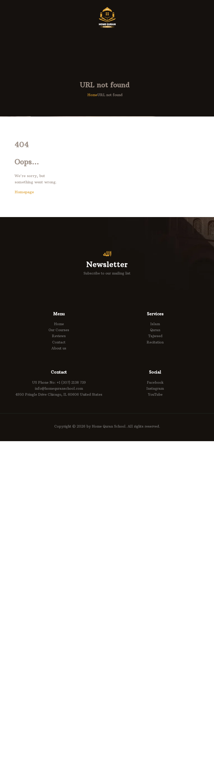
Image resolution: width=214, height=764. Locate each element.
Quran (155, 330)
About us (58, 348)
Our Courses (59, 330)
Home (92, 95)
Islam (155, 324)
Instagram (155, 388)
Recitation (155, 342)
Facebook (155, 382)
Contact (59, 342)
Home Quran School (109, 426)
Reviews (59, 336)
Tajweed (155, 336)
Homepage (24, 192)
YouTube (155, 394)
